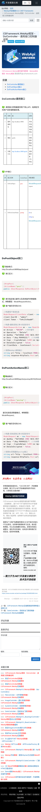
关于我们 (28, 794)
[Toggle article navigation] (38, 20)
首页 (11, 8)
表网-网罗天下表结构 (25, 788)
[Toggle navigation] (36, 3)
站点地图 (20, 794)
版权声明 (20, 798)
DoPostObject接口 (14, 87)
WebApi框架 (20, 41)
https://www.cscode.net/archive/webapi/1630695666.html (20, 593)
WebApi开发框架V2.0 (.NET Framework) (18, 11)
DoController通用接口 (15, 84)
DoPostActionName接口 (16, 89)
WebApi (11, 41)
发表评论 (36, 659)
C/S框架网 (12, 788)
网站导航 (12, 794)
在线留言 (36, 794)
